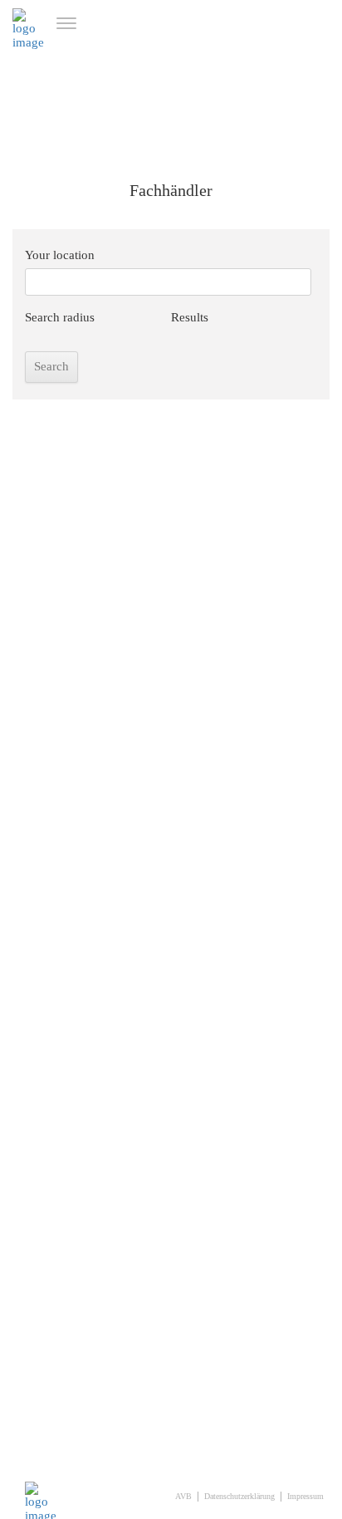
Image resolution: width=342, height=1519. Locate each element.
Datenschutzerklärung (239, 1496)
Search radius (60, 317)
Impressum (305, 1496)
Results (189, 317)
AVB (183, 1496)
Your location (60, 255)
